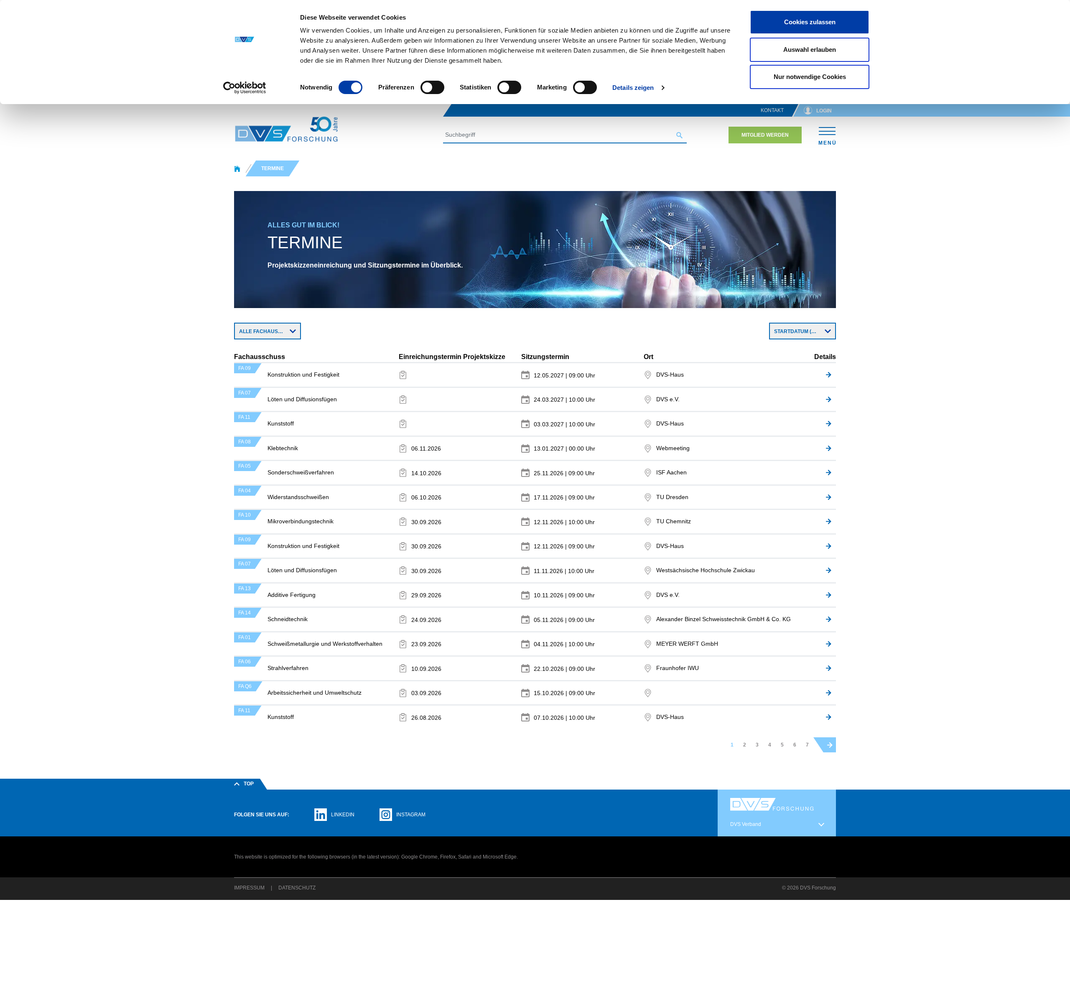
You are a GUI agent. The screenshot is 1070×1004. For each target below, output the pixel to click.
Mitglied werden (765, 135)
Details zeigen (633, 87)
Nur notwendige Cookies (810, 76)
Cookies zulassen (810, 21)
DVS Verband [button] (745, 824)
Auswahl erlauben (809, 49)
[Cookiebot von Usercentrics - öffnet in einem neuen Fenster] (244, 88)
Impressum (249, 888)
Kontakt (772, 110)
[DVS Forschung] (286, 129)
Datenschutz (297, 888)
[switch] (432, 87)
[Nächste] (830, 745)
